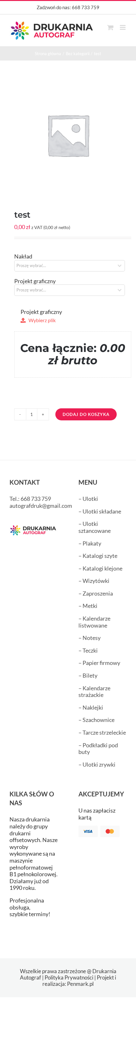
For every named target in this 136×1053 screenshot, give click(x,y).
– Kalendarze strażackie (94, 692)
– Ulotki (88, 498)
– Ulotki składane (99, 511)
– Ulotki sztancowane (94, 527)
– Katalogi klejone (100, 568)
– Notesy (89, 637)
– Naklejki (90, 707)
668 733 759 (85, 7)
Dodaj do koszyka (86, 414)
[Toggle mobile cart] (110, 27)
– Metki (87, 605)
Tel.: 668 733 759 (30, 498)
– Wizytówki (93, 580)
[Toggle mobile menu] (123, 27)
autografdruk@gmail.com (40, 505)
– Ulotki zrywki (96, 764)
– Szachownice (96, 719)
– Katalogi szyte (97, 555)
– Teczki (88, 650)
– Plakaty (89, 543)
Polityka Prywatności (69, 977)
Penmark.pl (80, 983)
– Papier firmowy (99, 662)
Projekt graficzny (35, 281)
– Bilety (87, 675)
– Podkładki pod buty (98, 749)
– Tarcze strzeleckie (102, 732)
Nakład (23, 256)
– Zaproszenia (95, 593)
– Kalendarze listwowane (94, 622)
